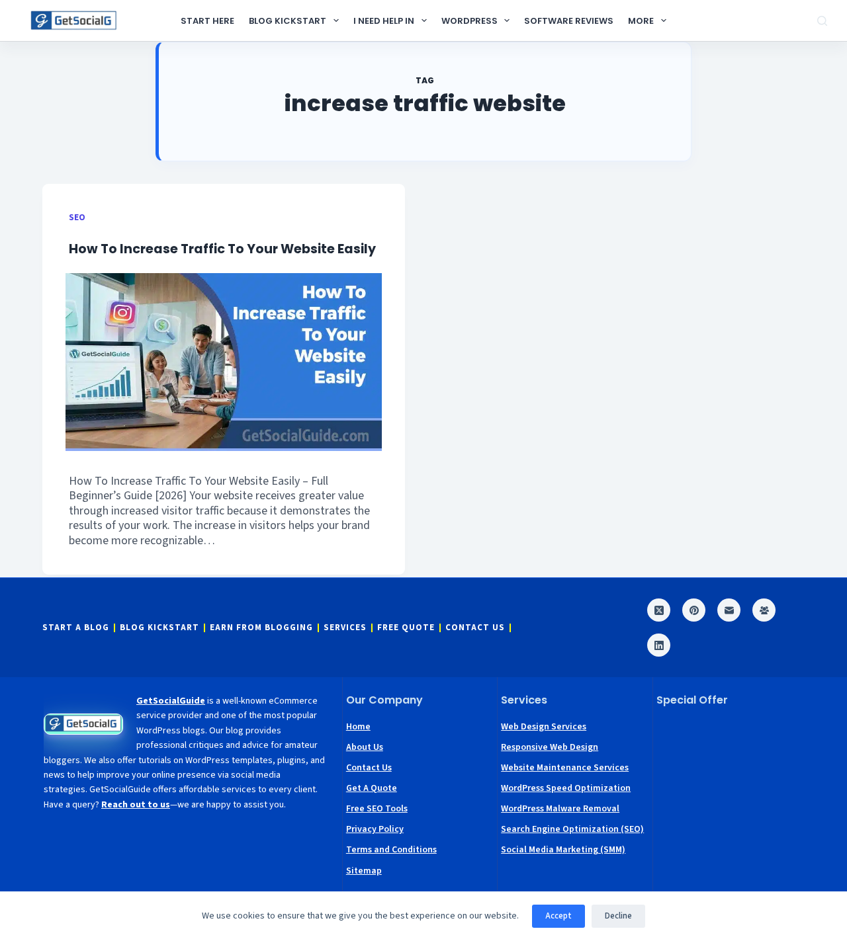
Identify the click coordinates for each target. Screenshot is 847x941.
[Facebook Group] (764, 610)
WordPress (469, 21)
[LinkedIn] (658, 645)
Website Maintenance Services (565, 767)
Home (358, 726)
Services (345, 628)
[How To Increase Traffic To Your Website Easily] (224, 362)
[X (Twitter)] (658, 610)
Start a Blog (75, 628)
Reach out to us (135, 804)
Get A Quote (371, 788)
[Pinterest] (693, 610)
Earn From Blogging (261, 628)
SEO (77, 217)
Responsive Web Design (549, 747)
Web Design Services (543, 726)
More (641, 21)
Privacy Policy (375, 829)
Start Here (207, 21)
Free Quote (406, 628)
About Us (364, 747)
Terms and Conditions (391, 849)
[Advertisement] (730, 784)
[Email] (728, 610)
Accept (558, 916)
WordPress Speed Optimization (566, 788)
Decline (618, 916)
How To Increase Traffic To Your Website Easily (222, 249)
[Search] (822, 21)
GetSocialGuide (170, 701)
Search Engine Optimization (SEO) (572, 829)
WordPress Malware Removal (560, 808)
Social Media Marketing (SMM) (563, 849)
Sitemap (364, 871)
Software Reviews (568, 21)
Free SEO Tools (377, 808)
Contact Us (475, 628)
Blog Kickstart (287, 21)
